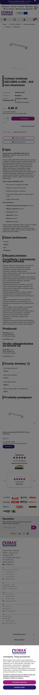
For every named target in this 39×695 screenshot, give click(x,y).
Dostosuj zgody (19, 687)
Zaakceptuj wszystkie (19, 682)
